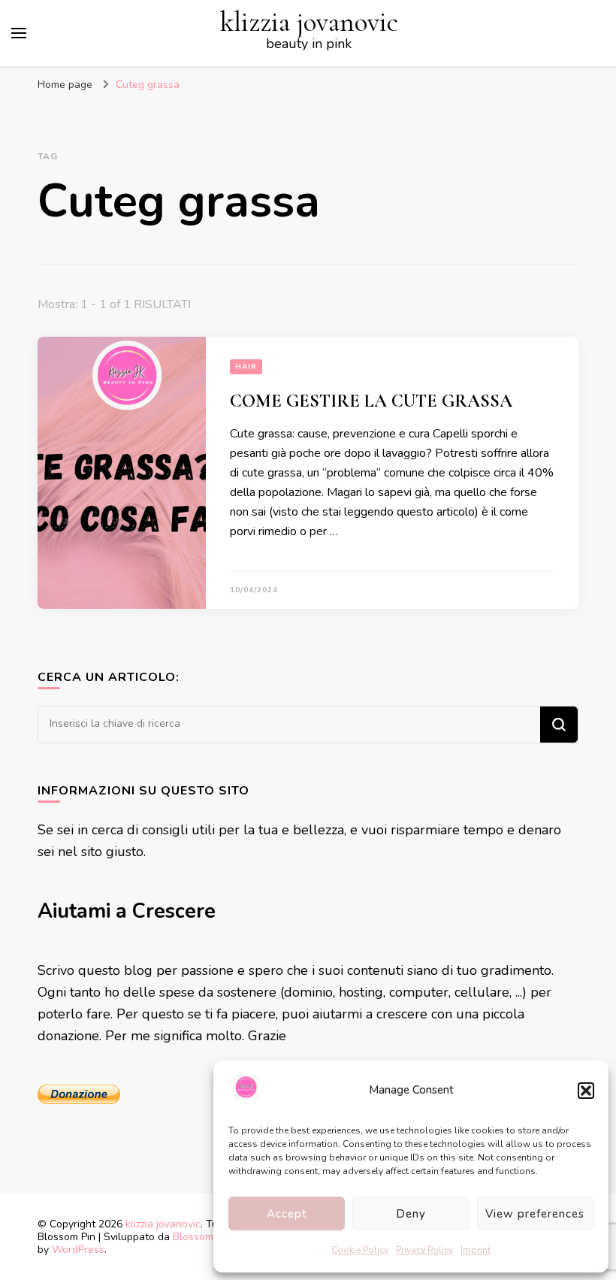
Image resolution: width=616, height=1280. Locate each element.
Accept (287, 1213)
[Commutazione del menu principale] (18, 33)
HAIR (246, 367)
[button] (585, 1090)
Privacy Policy (424, 1250)
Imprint (475, 1250)
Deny (411, 1213)
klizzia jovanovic (309, 22)
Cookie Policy (359, 1250)
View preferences (534, 1213)
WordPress (78, 1249)
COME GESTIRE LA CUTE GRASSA (371, 401)
